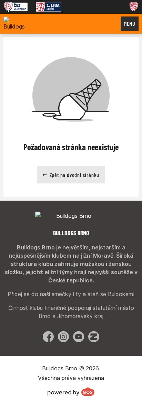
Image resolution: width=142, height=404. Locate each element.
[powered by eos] (71, 392)
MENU (129, 23)
